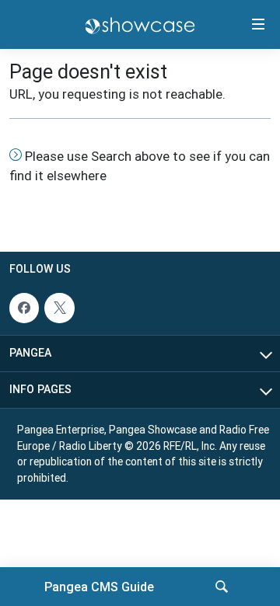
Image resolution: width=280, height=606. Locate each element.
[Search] (221, 586)
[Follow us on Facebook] (24, 307)
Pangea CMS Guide (99, 586)
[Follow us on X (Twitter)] (59, 307)
